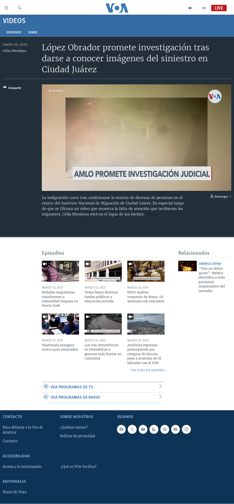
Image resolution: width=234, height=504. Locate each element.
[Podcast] (164, 429)
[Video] (190, 8)
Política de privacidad (77, 436)
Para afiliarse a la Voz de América (23, 430)
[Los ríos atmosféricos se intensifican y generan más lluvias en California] (103, 324)
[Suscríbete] (175, 429)
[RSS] (153, 429)
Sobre (32, 32)
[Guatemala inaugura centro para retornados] (60, 324)
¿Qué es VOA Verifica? (78, 467)
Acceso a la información (22, 467)
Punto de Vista (15, 492)
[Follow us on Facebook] (121, 429)
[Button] (12, 88)
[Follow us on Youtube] (143, 429)
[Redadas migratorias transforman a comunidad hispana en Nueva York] (60, 271)
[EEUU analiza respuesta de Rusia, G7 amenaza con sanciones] (146, 271)
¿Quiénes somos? (74, 428)
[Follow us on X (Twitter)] (132, 429)
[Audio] (204, 8)
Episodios (13, 32)
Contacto (10, 441)
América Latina (210, 264)
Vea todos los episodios (148, 370)
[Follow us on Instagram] (186, 429)
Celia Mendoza (14, 51)
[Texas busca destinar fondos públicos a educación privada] (103, 271)
